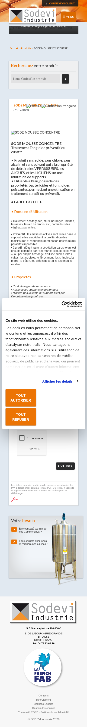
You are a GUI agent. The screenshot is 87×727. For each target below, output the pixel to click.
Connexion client (62, 3)
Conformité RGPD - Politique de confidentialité (43, 712)
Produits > (27, 48)
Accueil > (15, 48)
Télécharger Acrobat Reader (14, 498)
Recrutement (43, 699)
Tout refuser (20, 416)
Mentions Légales (43, 703)
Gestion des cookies (43, 708)
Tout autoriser (20, 397)
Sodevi (32, 16)
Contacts (44, 695)
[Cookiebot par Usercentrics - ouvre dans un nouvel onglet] (62, 304)
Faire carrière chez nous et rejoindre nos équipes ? (33, 542)
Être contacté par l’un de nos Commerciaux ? (32, 530)
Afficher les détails (57, 381)
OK (65, 79)
